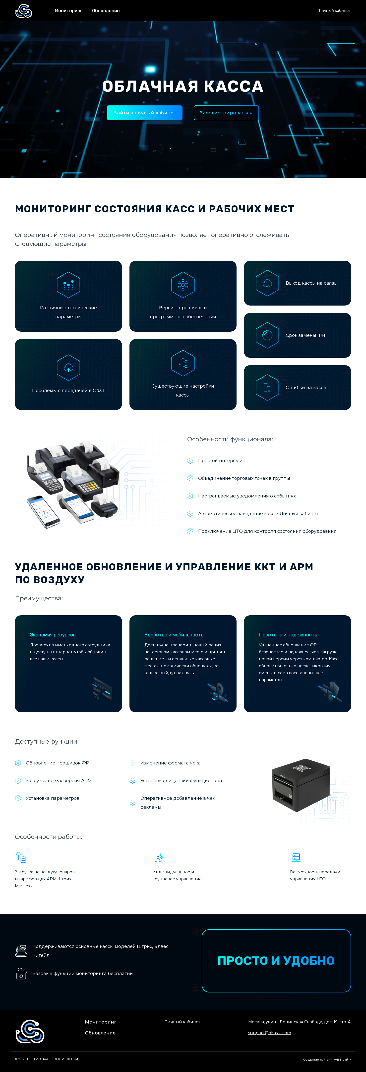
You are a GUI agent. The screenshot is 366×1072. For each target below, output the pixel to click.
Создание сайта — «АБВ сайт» (327, 1059)
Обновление (106, 10)
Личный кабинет (335, 10)
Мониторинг (68, 10)
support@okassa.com (269, 1032)
